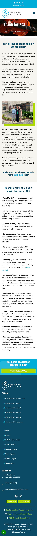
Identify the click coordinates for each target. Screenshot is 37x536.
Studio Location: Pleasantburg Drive (19, 510)
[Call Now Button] (3, 532)
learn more (18, 174)
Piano (7, 430)
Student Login (18, 5)
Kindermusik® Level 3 (13, 412)
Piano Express (10, 454)
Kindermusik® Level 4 (13, 417)
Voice (7, 435)
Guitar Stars (9, 463)
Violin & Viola (10, 444)
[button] (14, 2)
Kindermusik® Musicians (14, 422)
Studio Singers (10, 459)
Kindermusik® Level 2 (13, 408)
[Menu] (33, 13)
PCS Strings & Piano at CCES (19, 518)
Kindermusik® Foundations (15, 398)
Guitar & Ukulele (11, 449)
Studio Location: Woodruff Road (19, 514)
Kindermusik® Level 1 (12, 403)
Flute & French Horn (12, 440)
